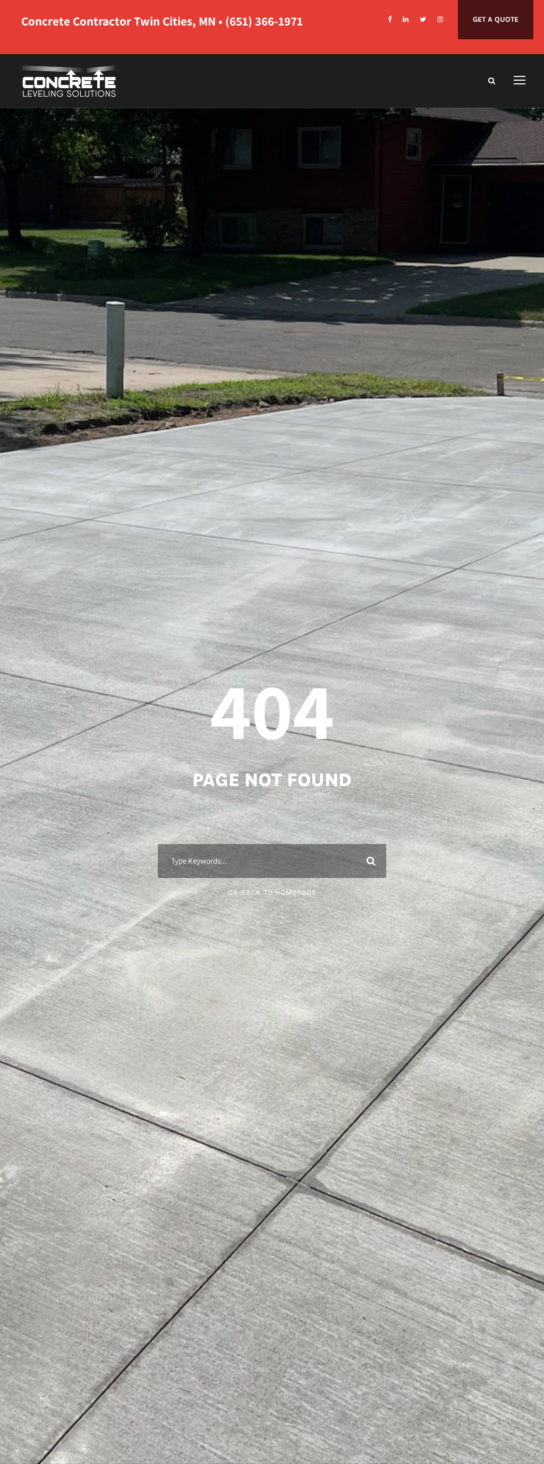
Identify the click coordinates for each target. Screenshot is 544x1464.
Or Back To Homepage (272, 892)
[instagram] (440, 19)
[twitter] (423, 19)
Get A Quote (495, 19)
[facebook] (390, 19)
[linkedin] (406, 19)
